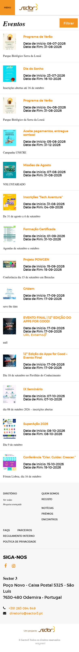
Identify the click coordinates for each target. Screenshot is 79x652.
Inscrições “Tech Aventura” (43, 197)
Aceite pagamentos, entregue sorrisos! (45, 133)
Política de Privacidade (19, 541)
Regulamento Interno (19, 535)
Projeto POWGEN (36, 259)
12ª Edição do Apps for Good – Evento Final (45, 355)
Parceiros (24, 530)
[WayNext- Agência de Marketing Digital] (39, 643)
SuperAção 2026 (35, 424)
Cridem (28, 289)
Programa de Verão (37, 37)
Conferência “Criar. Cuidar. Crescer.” (49, 457)
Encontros (50, 519)
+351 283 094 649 (22, 608)
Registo (47, 499)
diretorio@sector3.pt (26, 613)
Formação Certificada (39, 229)
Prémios (47, 513)
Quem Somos (50, 493)
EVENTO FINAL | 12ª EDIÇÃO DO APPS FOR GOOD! (47, 319)
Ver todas (7, 499)
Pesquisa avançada (12, 504)
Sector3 (28, 7)
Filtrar (69, 23)
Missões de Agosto (37, 165)
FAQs (6, 530)
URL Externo (33, 335)
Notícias (47, 507)
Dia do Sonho (33, 69)
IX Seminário (33, 389)
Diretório (10, 493)
